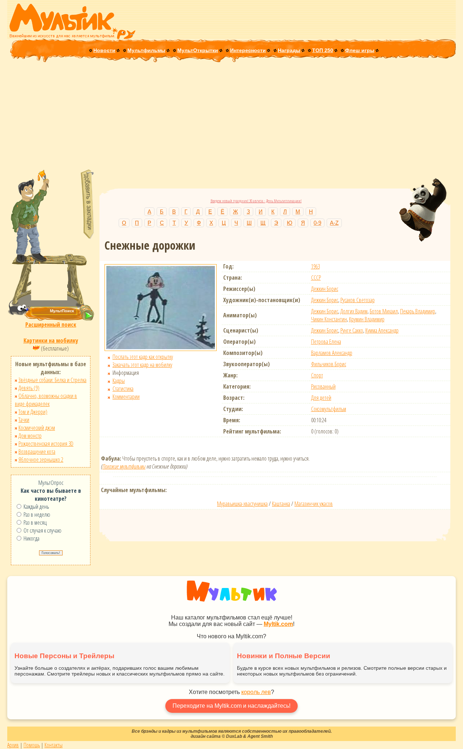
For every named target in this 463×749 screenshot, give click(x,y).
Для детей (321, 398)
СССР (316, 278)
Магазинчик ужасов (313, 504)
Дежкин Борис (324, 289)
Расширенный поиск (50, 325)
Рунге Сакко (351, 330)
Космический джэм (36, 428)
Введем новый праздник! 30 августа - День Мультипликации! (256, 200)
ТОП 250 (322, 50)
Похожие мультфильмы (123, 466)
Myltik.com (278, 624)
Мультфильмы (146, 50)
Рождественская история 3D (45, 444)
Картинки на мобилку (51, 340)
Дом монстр (30, 436)
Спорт (317, 375)
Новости (104, 50)
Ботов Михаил (384, 311)
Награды (289, 50)
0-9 (317, 223)
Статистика (122, 389)
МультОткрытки (197, 50)
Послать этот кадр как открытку (142, 357)
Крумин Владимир (367, 319)
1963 (315, 266)
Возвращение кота (36, 452)
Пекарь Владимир (417, 311)
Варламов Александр (331, 353)
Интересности (248, 50)
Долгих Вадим (354, 311)
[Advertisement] (231, 116)
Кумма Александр (382, 330)
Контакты (53, 745)
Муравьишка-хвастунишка (242, 504)
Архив (13, 745)
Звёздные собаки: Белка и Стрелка (52, 380)
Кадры (118, 381)
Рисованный (323, 386)
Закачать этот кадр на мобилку (142, 365)
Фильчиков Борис (328, 364)
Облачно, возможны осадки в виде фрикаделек (46, 400)
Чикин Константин (329, 319)
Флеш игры (359, 50)
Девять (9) (28, 388)
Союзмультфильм (328, 409)
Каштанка (281, 504)
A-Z (334, 223)
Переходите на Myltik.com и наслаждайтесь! (231, 706)
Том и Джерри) (32, 412)
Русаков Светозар (357, 300)
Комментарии (126, 397)
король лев (256, 692)
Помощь (32, 745)
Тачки (23, 420)
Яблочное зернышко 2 (40, 460)
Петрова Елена (326, 342)
